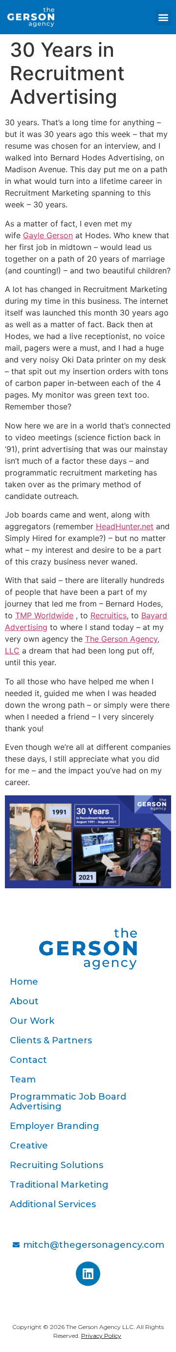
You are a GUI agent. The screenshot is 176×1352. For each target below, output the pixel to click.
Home (24, 982)
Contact (28, 1060)
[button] (163, 17)
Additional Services (53, 1204)
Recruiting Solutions (56, 1165)
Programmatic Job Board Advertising (68, 1101)
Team (23, 1079)
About (24, 1001)
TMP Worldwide (44, 615)
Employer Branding (54, 1126)
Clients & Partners (51, 1040)
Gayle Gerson (48, 235)
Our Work (32, 1021)
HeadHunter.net (125, 526)
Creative (29, 1145)
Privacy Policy (101, 1335)
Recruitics (108, 615)
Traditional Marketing (59, 1185)
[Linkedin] (88, 1274)
